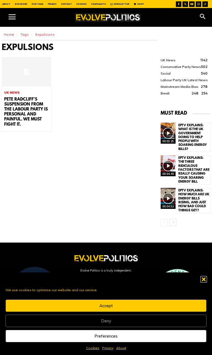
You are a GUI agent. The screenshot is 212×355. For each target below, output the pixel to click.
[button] (203, 279)
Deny (106, 321)
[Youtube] (192, 4)
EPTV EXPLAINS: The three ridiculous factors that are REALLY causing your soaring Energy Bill (194, 170)
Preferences (106, 336)
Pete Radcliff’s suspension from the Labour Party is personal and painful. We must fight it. (26, 112)
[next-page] (172, 222)
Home (9, 34)
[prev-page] (164, 222)
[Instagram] (198, 4)
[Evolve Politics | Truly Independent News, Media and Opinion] (108, 17)
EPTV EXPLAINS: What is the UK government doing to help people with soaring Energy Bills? (192, 137)
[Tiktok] (205, 4)
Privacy (107, 348)
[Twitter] (185, 4)
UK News (12, 92)
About (121, 348)
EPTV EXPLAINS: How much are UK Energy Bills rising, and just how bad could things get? (194, 200)
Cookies (92, 348)
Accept (106, 305)
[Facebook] (178, 4)
